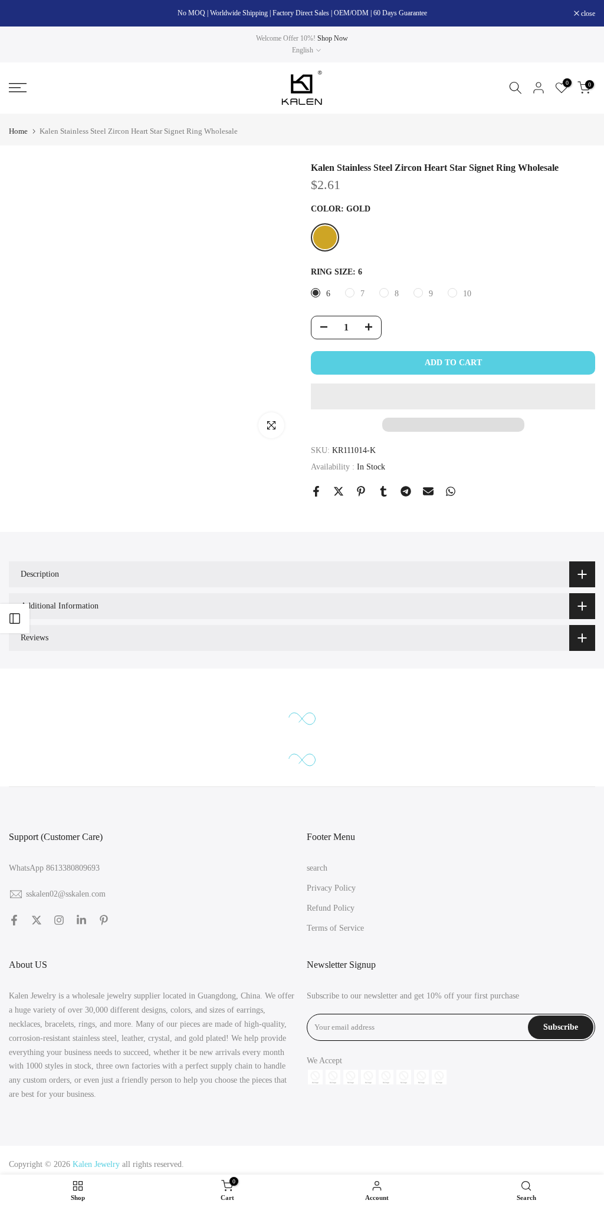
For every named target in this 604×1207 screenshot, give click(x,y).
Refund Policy (330, 908)
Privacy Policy (331, 888)
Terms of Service (335, 928)
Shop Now (332, 38)
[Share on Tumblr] (383, 491)
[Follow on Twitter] (36, 920)
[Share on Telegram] (406, 491)
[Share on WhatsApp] (450, 491)
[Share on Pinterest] (361, 491)
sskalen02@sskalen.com (66, 893)
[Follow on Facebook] (14, 920)
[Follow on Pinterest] (104, 920)
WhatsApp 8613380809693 (54, 868)
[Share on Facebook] (316, 491)
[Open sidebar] (14, 618)
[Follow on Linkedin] (81, 920)
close (22, 13)
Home (18, 131)
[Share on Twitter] (338, 491)
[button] (453, 396)
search (317, 868)
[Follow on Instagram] (59, 920)
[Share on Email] (428, 491)
